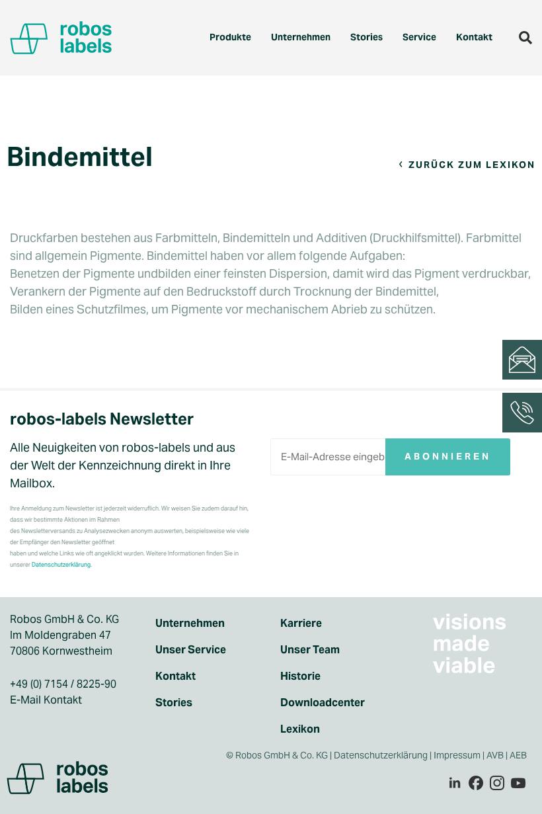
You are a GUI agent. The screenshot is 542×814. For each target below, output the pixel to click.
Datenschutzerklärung (381, 755)
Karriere (301, 623)
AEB (519, 755)
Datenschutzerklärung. (62, 565)
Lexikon (300, 729)
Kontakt (474, 37)
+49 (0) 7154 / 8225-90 (63, 684)
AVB (495, 755)
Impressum (457, 755)
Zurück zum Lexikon (471, 165)
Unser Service (190, 650)
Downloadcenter (322, 703)
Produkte (230, 37)
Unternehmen (300, 37)
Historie (300, 676)
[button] (525, 37)
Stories (366, 37)
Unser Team (310, 650)
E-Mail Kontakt (46, 700)
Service (419, 37)
